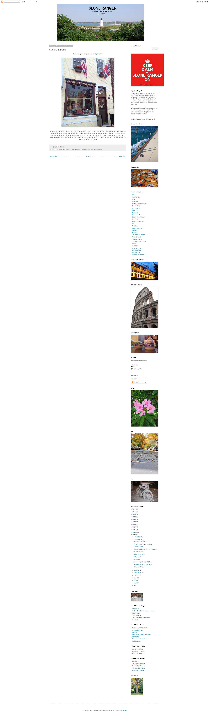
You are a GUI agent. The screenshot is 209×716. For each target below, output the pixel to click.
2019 (134, 517)
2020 (134, 514)
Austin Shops (136, 197)
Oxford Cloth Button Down (140, 639)
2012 (134, 534)
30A (133, 195)
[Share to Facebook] (61, 147)
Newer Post (53, 156)
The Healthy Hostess (138, 666)
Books (134, 199)
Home (88, 156)
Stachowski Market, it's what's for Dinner (145, 549)
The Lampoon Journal (138, 668)
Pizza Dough (138, 557)
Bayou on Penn (138, 567)
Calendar (135, 201)
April (135, 585)
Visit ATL (134, 243)
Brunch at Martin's (139, 552)
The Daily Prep (136, 615)
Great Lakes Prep (137, 630)
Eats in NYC (135, 219)
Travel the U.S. (136, 237)
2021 (134, 512)
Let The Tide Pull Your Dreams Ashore (143, 611)
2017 (134, 522)
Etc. (133, 223)
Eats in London (136, 215)
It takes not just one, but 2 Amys (143, 562)
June (135, 580)
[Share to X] (59, 147)
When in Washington (96, 149)
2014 (134, 529)
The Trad (135, 620)
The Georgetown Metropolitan (141, 617)
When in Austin (136, 250)
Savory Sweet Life (137, 649)
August (136, 575)
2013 (134, 532)
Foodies (134, 226)
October (136, 570)
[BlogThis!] (57, 147)
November (137, 539)
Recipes (134, 232)
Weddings (135, 246)
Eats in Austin (136, 208)
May (135, 583)
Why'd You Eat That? (138, 670)
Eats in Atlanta (136, 206)
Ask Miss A (135, 661)
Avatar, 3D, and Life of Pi (141, 541)
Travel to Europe (137, 239)
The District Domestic (138, 664)
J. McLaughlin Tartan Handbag (143, 544)
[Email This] (54, 147)
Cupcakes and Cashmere (139, 628)
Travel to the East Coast (139, 241)
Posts (135, 379)
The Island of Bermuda (139, 235)
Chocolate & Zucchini (138, 651)
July (135, 578)
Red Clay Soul (136, 641)
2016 (134, 524)
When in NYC (136, 252)
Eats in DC (135, 212)
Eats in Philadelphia (138, 221)
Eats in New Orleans (138, 217)
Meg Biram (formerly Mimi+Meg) (141, 634)
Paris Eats (137, 559)
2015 (134, 527)
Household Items (85, 149)
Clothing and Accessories (74, 149)
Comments (136, 382)
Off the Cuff (135, 636)
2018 (134, 519)
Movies (134, 230)
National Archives (139, 554)
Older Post (122, 156)
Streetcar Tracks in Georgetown (143, 564)
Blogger (124, 711)
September (137, 573)
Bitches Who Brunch (138, 653)
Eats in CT (135, 210)
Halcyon (90, 137)
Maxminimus (136, 613)
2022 (134, 509)
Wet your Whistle (137, 248)
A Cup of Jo (135, 609)
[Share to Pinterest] (63, 147)
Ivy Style (134, 632)
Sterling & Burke (97, 54)
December (137, 537)
